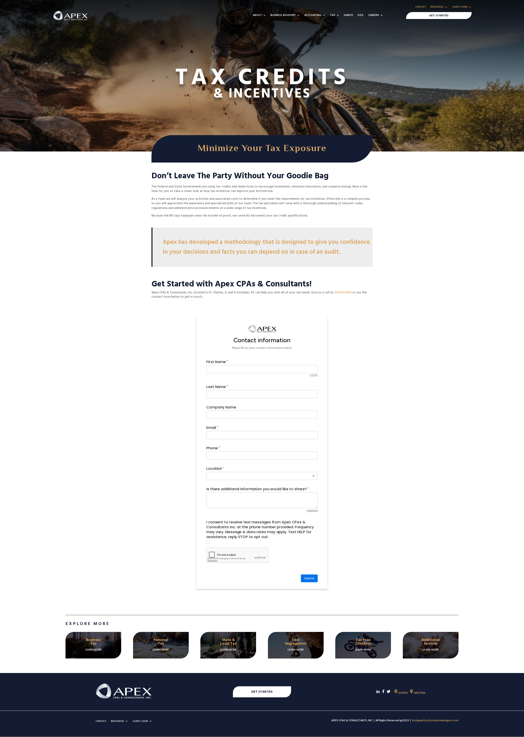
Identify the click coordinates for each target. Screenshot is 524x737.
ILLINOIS (403, 693)
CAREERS (373, 15)
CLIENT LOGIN (460, 7)
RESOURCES (437, 7)
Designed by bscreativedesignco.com (435, 720)
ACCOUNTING (312, 15)
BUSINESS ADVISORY (283, 15)
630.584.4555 (343, 292)
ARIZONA (419, 693)
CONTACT (420, 7)
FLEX (361, 15)
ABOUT (257, 15)
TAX (332, 15)
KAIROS (348, 15)
